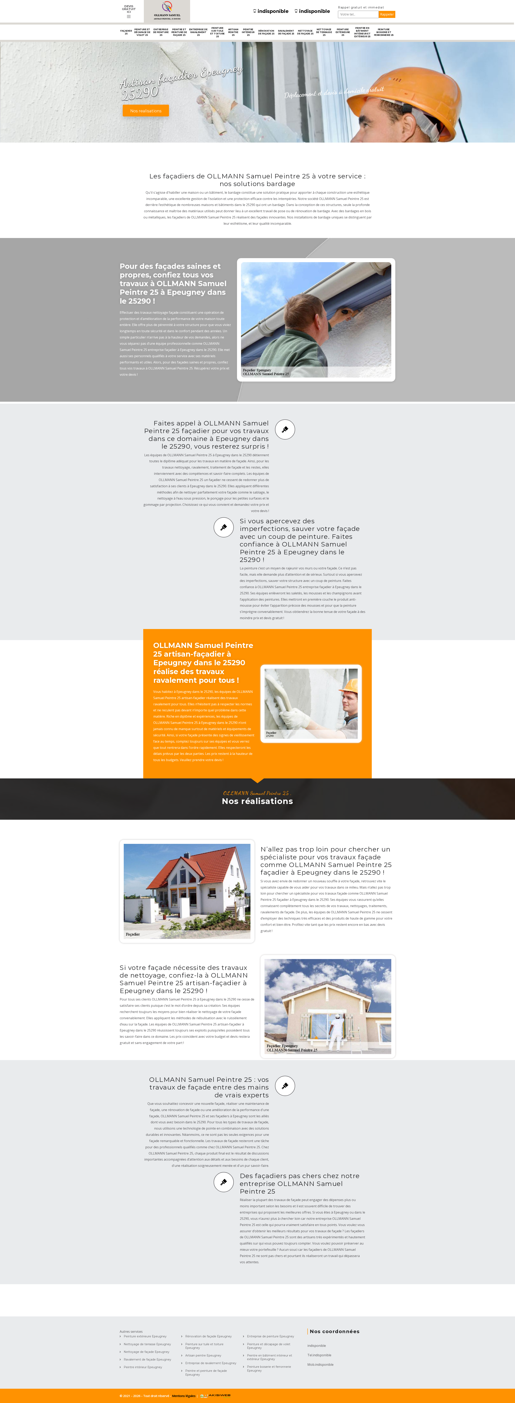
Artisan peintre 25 (233, 32)
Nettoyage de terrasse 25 (324, 32)
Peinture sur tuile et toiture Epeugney (204, 1346)
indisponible (273, 11)
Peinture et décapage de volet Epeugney (268, 1346)
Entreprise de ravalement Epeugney (210, 1363)
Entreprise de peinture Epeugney (270, 1336)
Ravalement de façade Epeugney (147, 1359)
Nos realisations (146, 111)
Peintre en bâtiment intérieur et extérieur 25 (362, 32)
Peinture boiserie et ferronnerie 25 (383, 32)
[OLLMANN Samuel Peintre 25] (167, 11)
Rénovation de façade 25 (266, 32)
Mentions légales (184, 1396)
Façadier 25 (126, 32)
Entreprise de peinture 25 (161, 32)
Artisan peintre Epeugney (203, 1355)
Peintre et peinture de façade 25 (179, 32)
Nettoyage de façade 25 (305, 32)
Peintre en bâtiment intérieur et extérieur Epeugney (269, 1357)
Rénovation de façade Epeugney (208, 1336)
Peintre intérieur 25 (248, 32)
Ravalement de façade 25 (286, 32)
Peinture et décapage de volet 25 (142, 32)
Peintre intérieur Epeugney (143, 1367)
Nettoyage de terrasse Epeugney (147, 1344)
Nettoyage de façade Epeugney (146, 1352)
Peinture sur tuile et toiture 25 (217, 32)
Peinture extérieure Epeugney (145, 1336)
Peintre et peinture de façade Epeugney (206, 1372)
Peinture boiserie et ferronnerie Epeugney (269, 1368)
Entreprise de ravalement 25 (198, 32)
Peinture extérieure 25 (343, 32)
